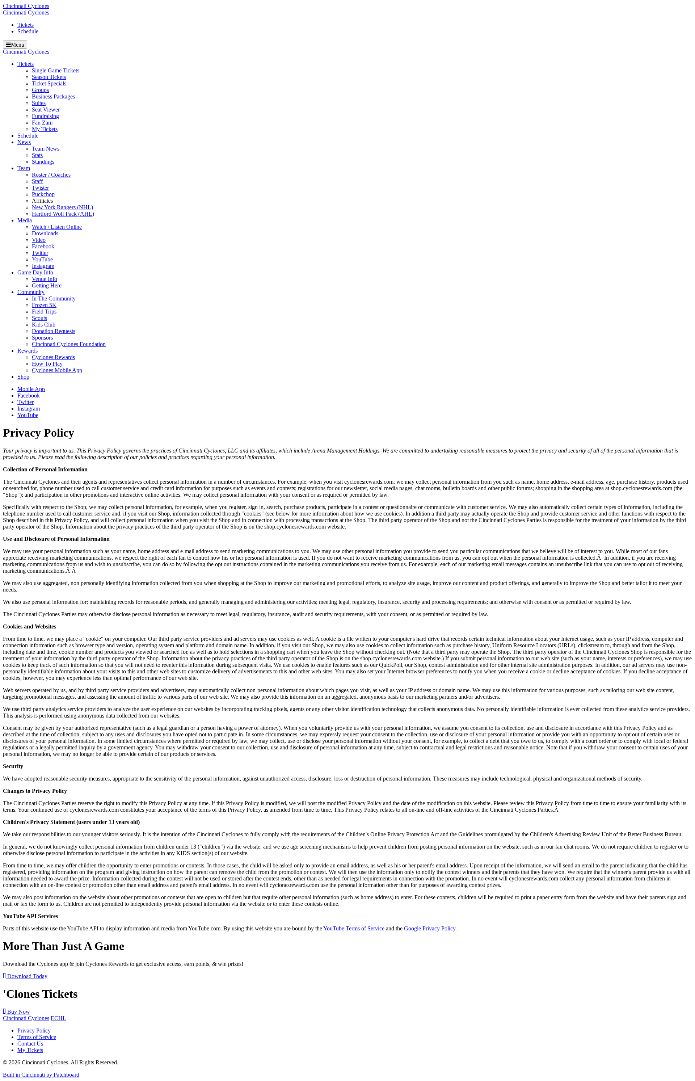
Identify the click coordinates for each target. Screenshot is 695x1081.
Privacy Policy (34, 1030)
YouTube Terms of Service (353, 928)
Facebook (43, 246)
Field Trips (44, 311)
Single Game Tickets (55, 70)
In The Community (54, 298)
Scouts (39, 318)
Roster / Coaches (51, 175)
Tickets (25, 25)
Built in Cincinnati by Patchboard (41, 1075)
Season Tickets (49, 77)
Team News (45, 149)
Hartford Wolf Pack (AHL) (63, 214)
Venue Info (44, 279)
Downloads (45, 233)
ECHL (58, 1018)
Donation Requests (53, 331)
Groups (40, 90)
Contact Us (30, 1043)
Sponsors (42, 338)
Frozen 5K (44, 305)
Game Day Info (35, 272)
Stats (37, 155)
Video (39, 240)
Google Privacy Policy (429, 928)
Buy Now (18, 1012)
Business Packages (53, 96)
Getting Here (47, 285)
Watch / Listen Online (57, 227)
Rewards (27, 351)
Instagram (43, 266)
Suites (39, 103)
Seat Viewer (46, 109)
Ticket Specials (49, 83)
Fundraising (45, 116)
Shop (23, 377)
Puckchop (43, 194)
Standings (43, 162)
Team (23, 168)
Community (31, 292)
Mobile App (31, 389)
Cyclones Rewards (53, 357)
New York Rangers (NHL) (62, 207)
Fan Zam (42, 122)
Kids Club (43, 324)
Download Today (26, 976)
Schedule (27, 31)
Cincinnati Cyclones (26, 6)
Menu (17, 44)
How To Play (47, 364)
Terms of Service (36, 1037)
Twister (40, 188)
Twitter (40, 253)
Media (24, 220)
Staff (37, 181)
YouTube (42, 259)
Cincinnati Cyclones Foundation (69, 344)
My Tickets (45, 129)
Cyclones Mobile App (57, 370)
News (24, 142)
